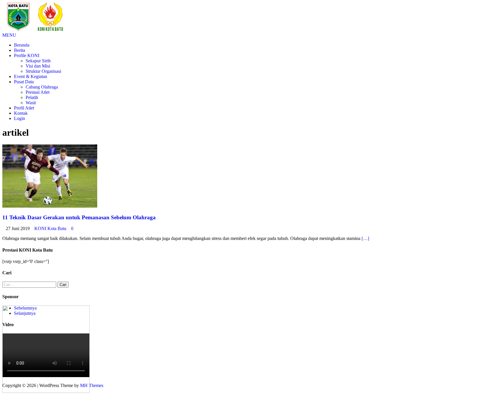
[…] (365, 238)
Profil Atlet (24, 107)
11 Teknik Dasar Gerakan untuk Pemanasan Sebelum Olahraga (79, 217)
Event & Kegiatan (30, 76)
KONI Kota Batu (50, 228)
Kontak (21, 113)
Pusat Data (24, 81)
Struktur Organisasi (43, 71)
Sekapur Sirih (38, 60)
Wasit (31, 102)
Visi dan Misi (38, 65)
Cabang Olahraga (42, 86)
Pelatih (32, 97)
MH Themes (91, 385)
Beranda (21, 45)
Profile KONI (26, 55)
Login (19, 118)
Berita (19, 50)
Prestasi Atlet (37, 92)
